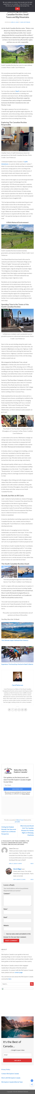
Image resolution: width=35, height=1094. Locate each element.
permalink (17, 821)
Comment (7, 893)
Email (6, 917)
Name (6, 909)
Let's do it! (17, 1060)
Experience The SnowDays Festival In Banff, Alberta (17, 664)
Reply (32, 863)
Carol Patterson (25, 22)
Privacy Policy (5, 1069)
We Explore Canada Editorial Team (12, 1082)
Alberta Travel (20, 820)
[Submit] (32, 984)
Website (6, 925)
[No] (33, 6)
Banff (17, 91)
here (10, 979)
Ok (17, 8)
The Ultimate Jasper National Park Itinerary (14, 640)
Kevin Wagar (17, 869)
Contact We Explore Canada (10, 1073)
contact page (18, 972)
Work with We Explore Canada (10, 1078)
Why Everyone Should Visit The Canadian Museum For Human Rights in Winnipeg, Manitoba (27, 830)
